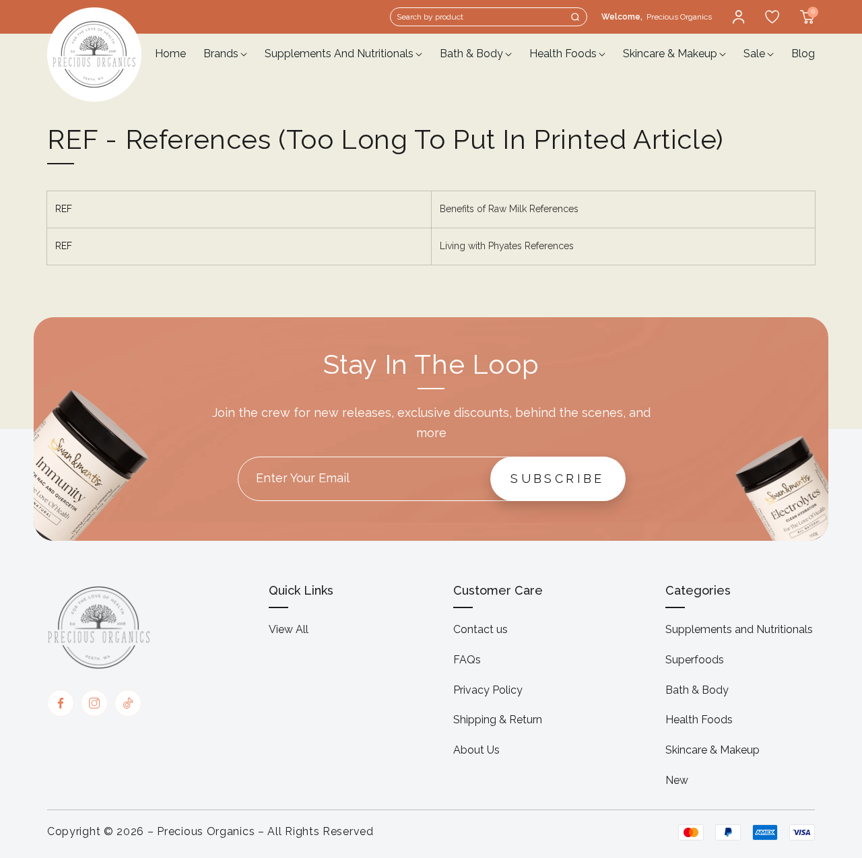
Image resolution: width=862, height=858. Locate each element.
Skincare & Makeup (712, 750)
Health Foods (699, 719)
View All (288, 629)
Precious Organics (206, 831)
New (676, 780)
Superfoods (694, 659)
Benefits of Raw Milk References (509, 208)
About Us (476, 750)
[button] (488, 17)
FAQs (467, 659)
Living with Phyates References (507, 245)
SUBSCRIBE (557, 478)
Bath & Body (697, 690)
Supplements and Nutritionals (739, 629)
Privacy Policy (488, 690)
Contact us (480, 629)
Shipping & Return (497, 719)
